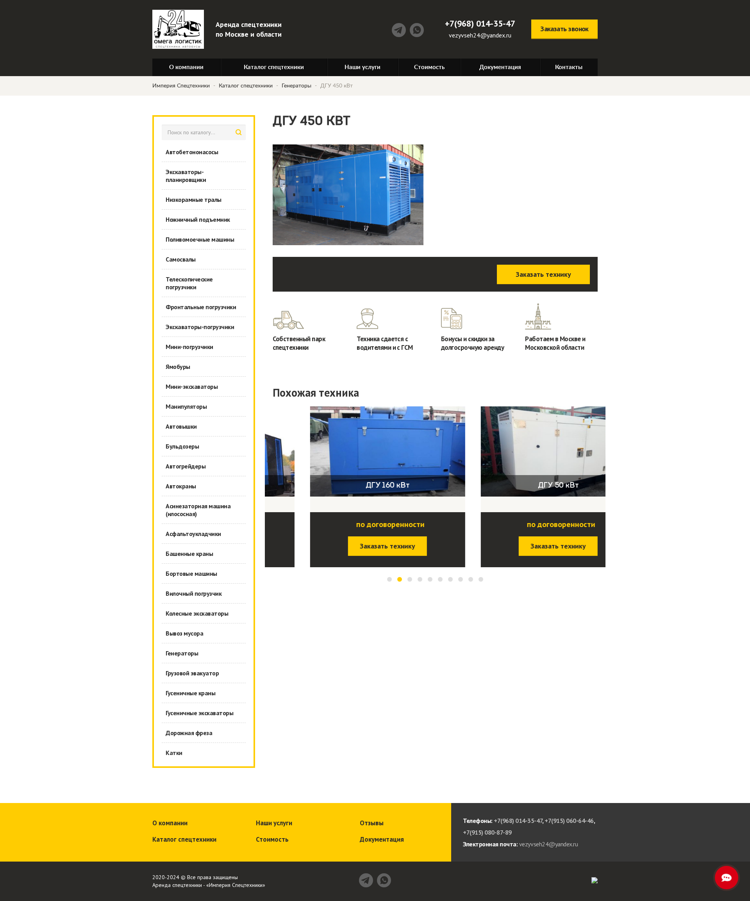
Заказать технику (543, 274)
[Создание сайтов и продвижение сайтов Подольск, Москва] (594, 879)
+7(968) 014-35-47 (480, 23)
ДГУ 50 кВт (520, 486)
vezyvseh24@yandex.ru (480, 35)
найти (239, 132)
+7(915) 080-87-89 (487, 832)
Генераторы (296, 86)
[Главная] (178, 29)
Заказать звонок (564, 28)
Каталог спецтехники (246, 86)
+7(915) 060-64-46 (569, 820)
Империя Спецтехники (181, 86)
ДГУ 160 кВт (350, 486)
